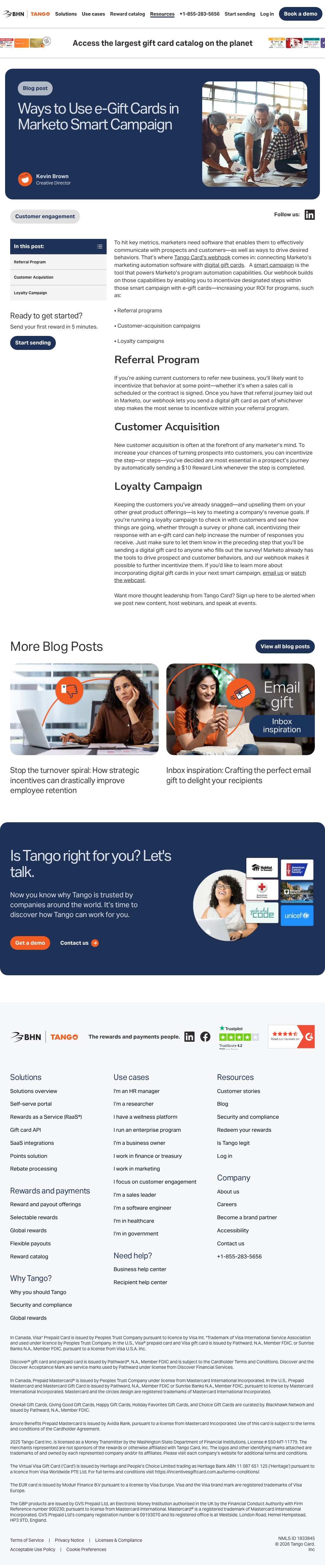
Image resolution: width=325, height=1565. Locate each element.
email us (273, 572)
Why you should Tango (38, 1292)
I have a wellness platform (145, 1116)
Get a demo (30, 942)
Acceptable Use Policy (32, 1549)
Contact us (230, 1243)
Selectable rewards (34, 1217)
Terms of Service (27, 1540)
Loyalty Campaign (30, 292)
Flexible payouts (30, 1243)
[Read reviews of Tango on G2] (291, 1036)
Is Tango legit (233, 1142)
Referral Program (30, 262)
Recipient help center (140, 1282)
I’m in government (136, 1233)
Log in (224, 1155)
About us (228, 1191)
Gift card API (25, 1129)
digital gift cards (224, 264)
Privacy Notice (69, 1540)
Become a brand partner (247, 1217)
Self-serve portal (31, 1103)
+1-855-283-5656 (239, 1256)
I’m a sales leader (135, 1194)
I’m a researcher (134, 1103)
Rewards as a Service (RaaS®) (46, 1116)
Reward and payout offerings (45, 1204)
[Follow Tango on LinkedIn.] (310, 215)
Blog (222, 1103)
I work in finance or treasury (148, 1155)
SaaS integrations (32, 1142)
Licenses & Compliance (118, 1540)
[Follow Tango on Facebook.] (205, 1037)
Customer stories (238, 1091)
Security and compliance (41, 1304)
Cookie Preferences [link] (86, 1549)
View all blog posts (285, 646)
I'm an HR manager (137, 1091)
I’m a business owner (139, 1142)
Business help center (140, 1269)
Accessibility (233, 1230)
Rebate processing (33, 1168)
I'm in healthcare (134, 1220)
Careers (227, 1204)
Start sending (33, 342)
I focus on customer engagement (155, 1181)
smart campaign (274, 264)
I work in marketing (137, 1168)
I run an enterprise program (147, 1129)
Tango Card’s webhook (202, 257)
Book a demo (300, 13)
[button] (66, 14)
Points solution (28, 1155)
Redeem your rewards (244, 1129)
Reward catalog (29, 1256)
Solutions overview (33, 1091)
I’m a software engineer (142, 1207)
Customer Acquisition (33, 277)
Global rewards (28, 1230)
